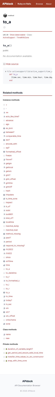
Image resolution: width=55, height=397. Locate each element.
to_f (7, 277)
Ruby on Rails (24, 3)
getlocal (9, 167)
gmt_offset (11, 179)
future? (9, 159)
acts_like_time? (12, 116)
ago (7, 124)
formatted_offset (13, 152)
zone (8, 324)
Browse (39, 4)
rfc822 (9, 253)
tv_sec (8, 304)
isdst (8, 210)
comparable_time (13, 136)
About (48, 4)
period (9, 242)
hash (8, 191)
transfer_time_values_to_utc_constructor (26, 357)
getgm (9, 163)
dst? (8, 140)
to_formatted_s (13, 281)
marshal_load (12, 230)
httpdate (10, 195)
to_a (8, 269)
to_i (7, 285)
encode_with (11, 144)
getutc (9, 171)
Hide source (12, 64)
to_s (8, 292)
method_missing (13, 234)
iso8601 (9, 214)
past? (8, 238)
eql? (7, 148)
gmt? (8, 175)
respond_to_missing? (15, 245)
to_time (9, 296)
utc (7, 308)
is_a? (8, 206)
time (8, 265)
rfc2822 (9, 249)
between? (10, 132)
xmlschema (11, 320)
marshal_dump (12, 226)
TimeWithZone (23, 37)
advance (9, 120)
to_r (8, 288)
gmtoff (9, 187)
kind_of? (9, 218)
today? (9, 300)
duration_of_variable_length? (20, 349)
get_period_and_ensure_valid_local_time (25, 353)
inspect (9, 202)
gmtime (9, 183)
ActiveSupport (9, 37)
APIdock (7, 3)
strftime (9, 261)
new (7, 338)
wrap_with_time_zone (17, 361)
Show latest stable (18, 35)
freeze (8, 155)
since (8, 257)
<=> (7, 112)
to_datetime (11, 273)
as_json (9, 128)
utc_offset (10, 316)
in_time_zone (11, 199)
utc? (8, 312)
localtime (10, 222)
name (8, 334)
